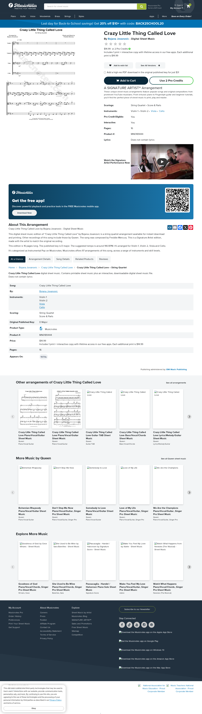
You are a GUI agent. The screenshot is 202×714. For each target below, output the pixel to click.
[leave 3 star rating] (115, 44)
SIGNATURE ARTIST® (81, 620)
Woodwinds (45, 16)
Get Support (14, 627)
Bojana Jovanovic (118, 39)
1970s (44, 356)
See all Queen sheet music (173, 458)
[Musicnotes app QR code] (177, 202)
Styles (81, 16)
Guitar (23, 16)
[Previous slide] (13, 417)
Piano (13, 16)
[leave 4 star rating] (120, 44)
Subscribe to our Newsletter (137, 609)
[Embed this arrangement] (169, 227)
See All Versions (148, 65)
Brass (57, 16)
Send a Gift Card (154, 8)
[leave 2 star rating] (111, 44)
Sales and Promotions (82, 624)
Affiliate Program (47, 624)
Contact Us (45, 627)
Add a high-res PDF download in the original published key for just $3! (143, 72)
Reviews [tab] (103, 259)
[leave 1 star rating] (106, 44)
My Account (176, 8)
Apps (152, 16)
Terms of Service (48, 635)
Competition (77, 635)
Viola (153, 111)
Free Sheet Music (80, 627)
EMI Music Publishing (176, 369)
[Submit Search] (141, 6)
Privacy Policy (46, 638)
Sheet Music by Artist (81, 613)
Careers (43, 613)
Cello (161, 111)
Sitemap (75, 631)
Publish (43, 620)
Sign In (180, 5)
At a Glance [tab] (17, 259)
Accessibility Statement (50, 631)
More (165, 17)
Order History (15, 616)
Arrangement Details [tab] (39, 259)
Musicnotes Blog (79, 616)
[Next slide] (189, 417)
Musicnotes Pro (154, 6)
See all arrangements (176, 382)
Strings (67, 16)
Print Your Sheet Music (19, 624)
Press (42, 616)
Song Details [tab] (63, 259)
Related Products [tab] (84, 259)
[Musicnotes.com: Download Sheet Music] (23, 6)
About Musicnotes (49, 608)
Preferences (14, 620)
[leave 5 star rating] (124, 44)
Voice (32, 16)
